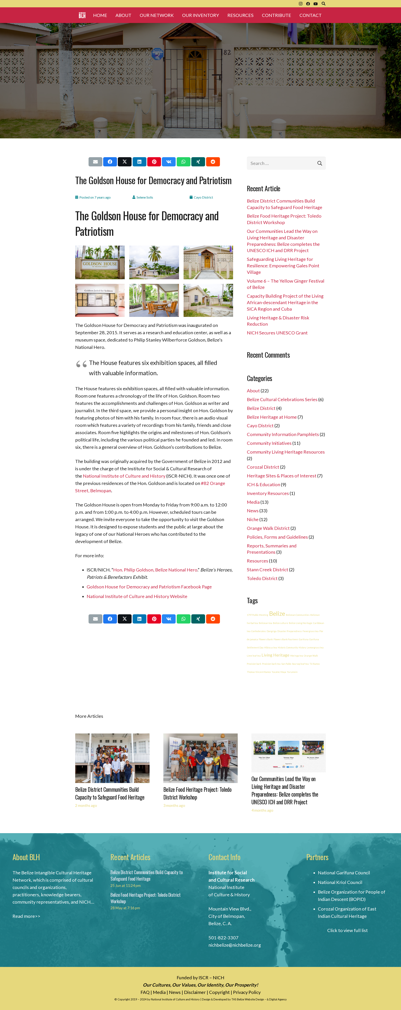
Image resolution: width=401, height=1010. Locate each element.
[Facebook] (308, 4)
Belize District (261, 408)
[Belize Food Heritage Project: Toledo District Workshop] (200, 737)
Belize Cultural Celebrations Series (282, 399)
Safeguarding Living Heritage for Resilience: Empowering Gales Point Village (283, 265)
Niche (253, 519)
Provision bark (254, 663)
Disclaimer (195, 992)
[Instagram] (300, 4)
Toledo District (262, 578)
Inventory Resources (268, 493)
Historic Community (288, 647)
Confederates (258, 631)
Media (253, 502)
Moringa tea (296, 655)
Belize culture (280, 623)
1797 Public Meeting (257, 614)
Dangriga (272, 631)
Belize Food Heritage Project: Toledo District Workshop (197, 793)
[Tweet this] (125, 161)
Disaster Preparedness (289, 631)
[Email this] (95, 161)
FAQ (145, 992)
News (253, 510)
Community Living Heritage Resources (286, 452)
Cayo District (203, 197)
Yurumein (292, 672)
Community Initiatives (269, 443)
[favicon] (82, 15)
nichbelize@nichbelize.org (234, 945)
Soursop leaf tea (300, 663)
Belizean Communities (298, 614)
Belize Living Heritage (300, 623)
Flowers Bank (266, 639)
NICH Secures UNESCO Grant (277, 332)
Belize (277, 613)
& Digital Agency (277, 999)
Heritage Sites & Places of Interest (281, 475)
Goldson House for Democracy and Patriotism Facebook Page (149, 586)
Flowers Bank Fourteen (286, 639)
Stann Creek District (267, 569)
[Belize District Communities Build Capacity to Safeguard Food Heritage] (112, 737)
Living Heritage (275, 655)
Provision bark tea (271, 663)
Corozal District (263, 467)
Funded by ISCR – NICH (200, 977)
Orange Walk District (268, 528)
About (253, 390)
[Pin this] (154, 161)
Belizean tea (265, 623)
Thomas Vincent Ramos (259, 672)
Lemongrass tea (315, 647)
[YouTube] (315, 4)
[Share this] (110, 161)
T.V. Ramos (315, 663)
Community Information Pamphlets (283, 434)
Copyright (219, 992)
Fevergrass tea (311, 631)
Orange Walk (311, 655)
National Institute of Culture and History (124, 476)
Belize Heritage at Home (272, 417)
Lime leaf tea (254, 655)
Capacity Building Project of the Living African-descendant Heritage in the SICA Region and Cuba (285, 302)
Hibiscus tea (270, 647)
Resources (257, 561)
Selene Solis (145, 197)
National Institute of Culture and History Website (137, 596)
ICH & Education (263, 484)
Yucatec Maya (279, 672)
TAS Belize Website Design (247, 999)
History (302, 647)
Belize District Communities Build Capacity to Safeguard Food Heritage (110, 793)
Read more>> (26, 916)
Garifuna (303, 639)
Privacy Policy (247, 992)
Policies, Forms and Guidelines (277, 537)
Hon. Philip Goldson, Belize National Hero (155, 570)
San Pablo (286, 663)
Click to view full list (347, 930)
